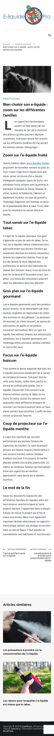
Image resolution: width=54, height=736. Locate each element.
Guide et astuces (11, 99)
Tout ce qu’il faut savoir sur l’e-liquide (15, 552)
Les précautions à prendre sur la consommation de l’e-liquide (40, 555)
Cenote (14, 729)
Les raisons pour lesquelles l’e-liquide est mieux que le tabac (25, 703)
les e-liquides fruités (38, 163)
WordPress (8, 731)
